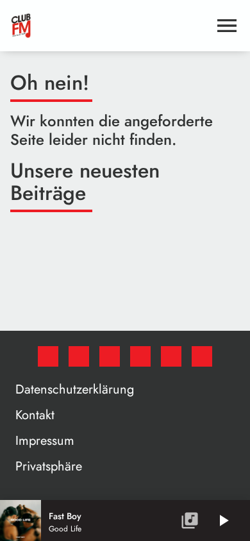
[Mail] (202, 356)
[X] (79, 356)
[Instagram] (109, 356)
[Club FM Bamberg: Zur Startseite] (109, 25)
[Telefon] (171, 356)
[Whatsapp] (140, 356)
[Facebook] (48, 356)
